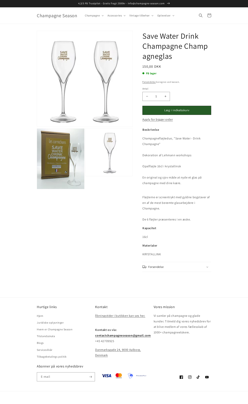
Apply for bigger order (157, 119)
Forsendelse (149, 81)
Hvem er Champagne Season (54, 329)
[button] (94, 15)
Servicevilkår (45, 350)
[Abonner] (90, 376)
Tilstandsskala (46, 336)
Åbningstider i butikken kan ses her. (120, 316)
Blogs (40, 343)
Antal (145, 88)
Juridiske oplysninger (50, 322)
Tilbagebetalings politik (51, 356)
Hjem (40, 316)
